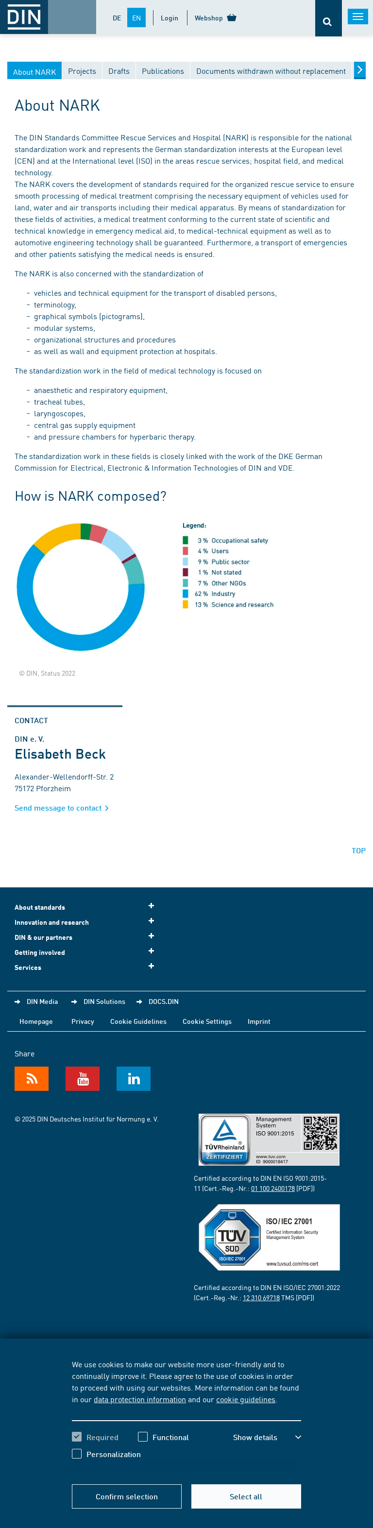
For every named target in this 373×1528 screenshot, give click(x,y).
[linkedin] (134, 1079)
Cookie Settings (207, 1021)
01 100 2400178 (273, 1188)
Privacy (82, 1021)
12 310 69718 (261, 1297)
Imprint (259, 1021)
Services (28, 967)
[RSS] (32, 1079)
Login (169, 17)
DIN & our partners (43, 937)
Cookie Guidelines (138, 1021)
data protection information (140, 1398)
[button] (267, 1437)
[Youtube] (83, 1079)
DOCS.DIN (164, 1001)
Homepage (36, 1021)
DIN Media (42, 1001)
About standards (40, 907)
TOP (359, 850)
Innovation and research (52, 922)
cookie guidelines (245, 1398)
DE (117, 17)
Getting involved (40, 952)
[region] (186, 1416)
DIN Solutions (104, 1001)
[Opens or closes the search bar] (328, 18)
